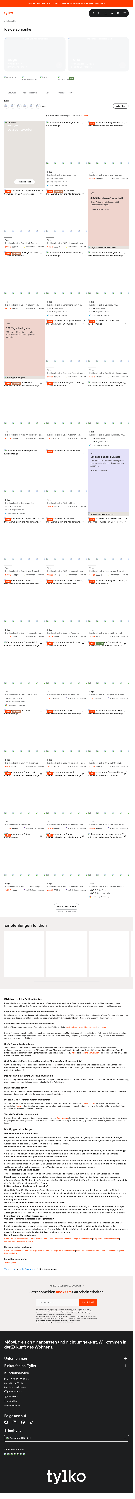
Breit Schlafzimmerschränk (87, 1251)
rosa (91, 1027)
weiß (68, 1027)
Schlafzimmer (89, 1103)
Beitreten (84, 116)
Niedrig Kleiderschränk (39, 1251)
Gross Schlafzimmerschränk (16, 1251)
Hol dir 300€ (88, 1302)
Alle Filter (121, 106)
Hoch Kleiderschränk (110, 1251)
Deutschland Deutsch (20, 1438)
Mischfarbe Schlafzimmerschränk (18, 1241)
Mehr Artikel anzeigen (66, 906)
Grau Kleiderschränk (38, 1239)
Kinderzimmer (62, 1118)
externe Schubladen (90, 1053)
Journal (7, 1263)
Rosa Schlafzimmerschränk (60, 1239)
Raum (18, 1106)
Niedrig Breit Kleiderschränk (63, 1251)
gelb (95, 1027)
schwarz (74, 1027)
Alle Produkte (27, 1269)
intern (74, 1053)
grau (81, 1027)
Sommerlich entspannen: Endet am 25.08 (66, 3)
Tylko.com (10, 1269)
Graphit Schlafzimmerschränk (106, 1239)
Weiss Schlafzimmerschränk (16, 1239)
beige (104, 1027)
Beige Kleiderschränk (83, 1239)
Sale (14, 1263)
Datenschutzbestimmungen (44, 1322)
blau (86, 1027)
